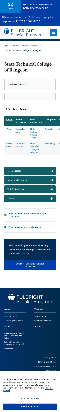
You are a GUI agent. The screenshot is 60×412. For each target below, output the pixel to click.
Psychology (50, 143)
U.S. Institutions (15, 189)
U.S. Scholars (14, 170)
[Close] (56, 375)
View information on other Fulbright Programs (27, 215)
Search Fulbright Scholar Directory (30, 265)
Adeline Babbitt (9, 145)
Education (49, 129)
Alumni (11, 198)
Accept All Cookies (30, 406)
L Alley (8, 129)
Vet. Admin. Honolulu (20, 145)
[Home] (23, 32)
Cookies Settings (30, 398)
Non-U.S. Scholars (17, 180)
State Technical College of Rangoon (34, 133)
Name (9, 119)
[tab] (30, 171)
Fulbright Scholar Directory (25, 45)
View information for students (24, 227)
